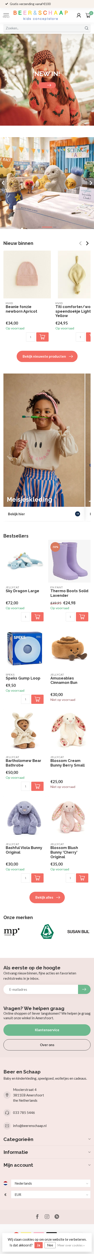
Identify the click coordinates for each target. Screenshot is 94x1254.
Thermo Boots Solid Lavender (69, 593)
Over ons (47, 1045)
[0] (88, 15)
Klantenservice (47, 1030)
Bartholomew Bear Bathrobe (23, 763)
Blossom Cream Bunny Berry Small (67, 763)
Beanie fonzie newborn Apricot (21, 309)
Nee (50, 1245)
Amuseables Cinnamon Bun (63, 680)
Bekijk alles (44, 897)
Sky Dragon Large (22, 591)
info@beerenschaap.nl (30, 1126)
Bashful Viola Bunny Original (24, 850)
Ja (38, 1245)
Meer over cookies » (71, 1245)
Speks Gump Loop (23, 678)
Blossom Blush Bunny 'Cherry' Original (64, 852)
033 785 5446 (24, 1112)
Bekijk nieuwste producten (44, 356)
